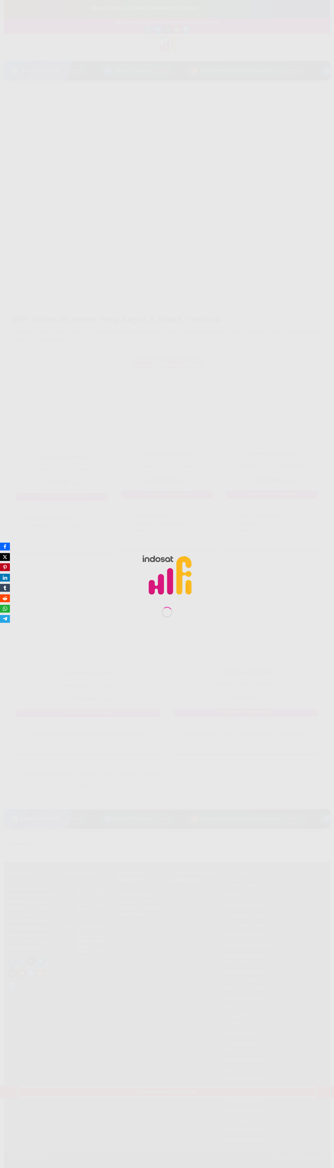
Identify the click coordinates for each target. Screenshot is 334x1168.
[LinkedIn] (5, 577)
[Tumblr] (5, 588)
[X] (5, 557)
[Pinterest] (5, 567)
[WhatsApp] (5, 608)
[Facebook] (5, 547)
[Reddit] (5, 598)
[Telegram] (5, 619)
